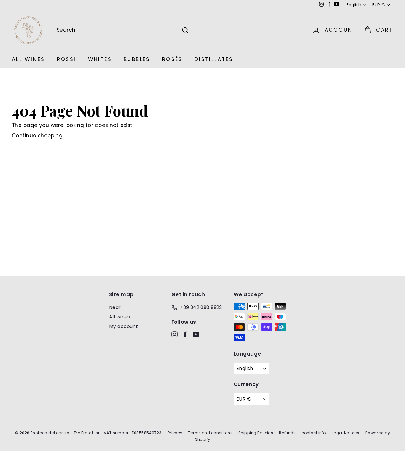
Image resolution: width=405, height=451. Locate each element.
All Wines (28, 59)
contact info (314, 433)
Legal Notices (345, 433)
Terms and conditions (210, 433)
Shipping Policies (255, 433)
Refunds (287, 433)
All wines (119, 316)
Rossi (66, 59)
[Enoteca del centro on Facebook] (185, 334)
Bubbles (137, 59)
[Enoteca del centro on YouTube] (196, 334)
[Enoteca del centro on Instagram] (174, 334)
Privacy (175, 433)
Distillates (213, 59)
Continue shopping (37, 135)
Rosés (172, 59)
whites (100, 59)
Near (115, 307)
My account (123, 326)
